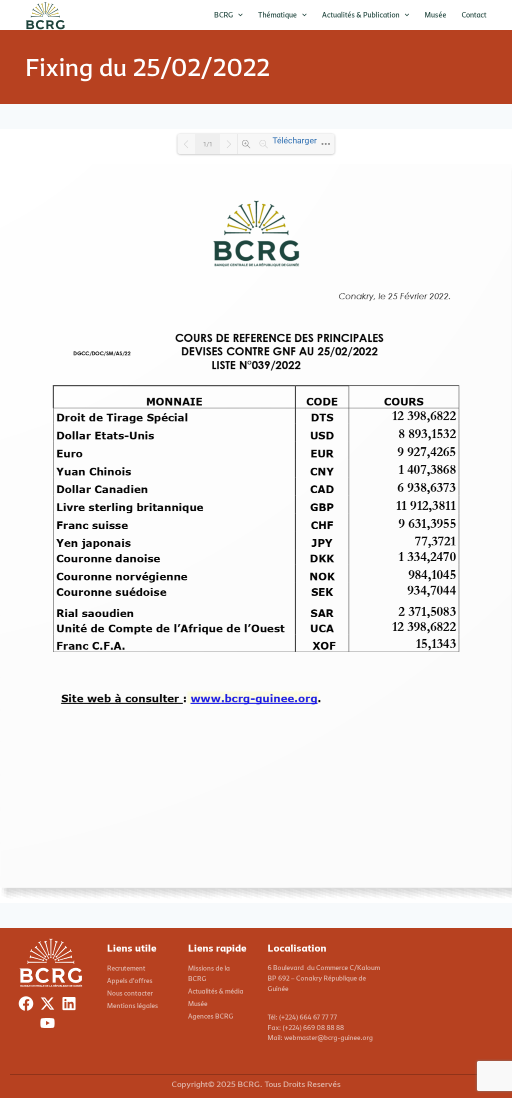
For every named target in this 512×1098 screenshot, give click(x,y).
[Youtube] (50, 1025)
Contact (474, 14)
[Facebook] (28, 1006)
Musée (435, 14)
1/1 (207, 144)
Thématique (277, 14)
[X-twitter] (50, 1006)
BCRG (223, 14)
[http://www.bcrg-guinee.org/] (253, 697)
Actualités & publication (361, 14)
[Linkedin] (71, 1006)
